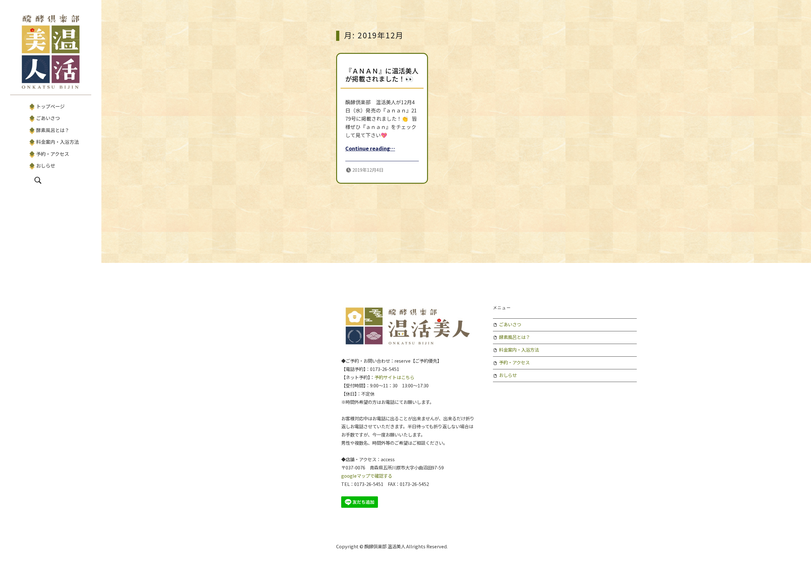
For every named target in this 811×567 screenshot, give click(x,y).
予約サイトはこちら (394, 377)
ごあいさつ (48, 117)
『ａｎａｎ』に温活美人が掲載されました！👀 (381, 75)
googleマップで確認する (366, 475)
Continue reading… (370, 148)
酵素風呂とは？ (52, 129)
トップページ (50, 106)
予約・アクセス (52, 153)
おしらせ (45, 165)
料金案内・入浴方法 (57, 141)
